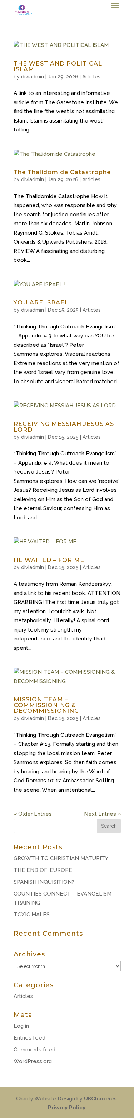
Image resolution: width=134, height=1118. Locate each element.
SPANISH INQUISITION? (44, 882)
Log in (21, 1026)
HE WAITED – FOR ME (49, 560)
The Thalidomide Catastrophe (62, 172)
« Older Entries (33, 814)
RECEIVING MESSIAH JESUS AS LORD (64, 427)
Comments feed (34, 1049)
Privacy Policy (66, 1107)
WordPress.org (33, 1061)
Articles (91, 77)
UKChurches (100, 1098)
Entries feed (29, 1038)
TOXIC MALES (32, 914)
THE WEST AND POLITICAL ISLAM (58, 66)
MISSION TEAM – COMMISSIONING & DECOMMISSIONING (46, 705)
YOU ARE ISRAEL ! (43, 302)
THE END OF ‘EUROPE (43, 870)
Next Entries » (102, 814)
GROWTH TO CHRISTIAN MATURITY (61, 858)
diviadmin (32, 77)
